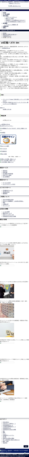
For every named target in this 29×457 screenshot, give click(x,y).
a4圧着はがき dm (7, 120)
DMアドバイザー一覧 (8, 214)
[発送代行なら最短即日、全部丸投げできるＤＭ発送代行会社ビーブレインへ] (14, 1)
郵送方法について (7, 213)
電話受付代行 (6, 192)
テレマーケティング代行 (9, 184)
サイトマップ (6, 205)
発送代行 (5, 170)
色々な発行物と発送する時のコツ (11, 439)
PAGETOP (2, 448)
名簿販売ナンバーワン (8, 435)
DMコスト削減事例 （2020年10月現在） (13, 201)
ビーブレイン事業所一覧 (12, 24)
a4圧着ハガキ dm (7, 109)
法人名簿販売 (6, 176)
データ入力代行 (7, 182)
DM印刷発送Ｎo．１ (8, 425)
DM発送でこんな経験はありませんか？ (15, 20)
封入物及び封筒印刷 (8, 173)
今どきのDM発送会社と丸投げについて (15, 21)
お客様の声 (5, 204)
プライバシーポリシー (11, 17)
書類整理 (5, 193)
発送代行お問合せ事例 (8, 438)
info (4, 431)
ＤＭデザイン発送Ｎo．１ (9, 423)
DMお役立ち (6, 422)
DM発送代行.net (6, 48)
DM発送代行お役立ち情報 (9, 216)
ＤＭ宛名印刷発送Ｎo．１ (9, 426)
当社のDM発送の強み (8, 199)
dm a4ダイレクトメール (6, 125)
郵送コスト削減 (10, 18)
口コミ (4, 433)
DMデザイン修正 (7, 175)
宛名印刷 (5, 172)
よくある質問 (6, 211)
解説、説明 (5, 441)
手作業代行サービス (8, 190)
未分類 (4, 436)
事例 (4, 202)
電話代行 (5, 442)
